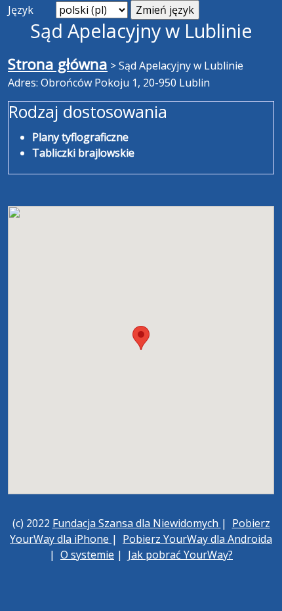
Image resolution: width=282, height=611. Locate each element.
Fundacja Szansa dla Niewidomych (136, 523)
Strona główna (58, 64)
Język (20, 10)
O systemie (87, 554)
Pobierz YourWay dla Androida (197, 539)
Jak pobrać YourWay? (180, 554)
